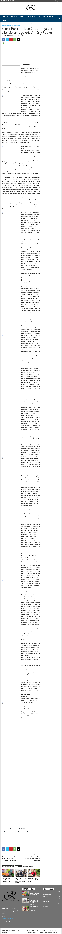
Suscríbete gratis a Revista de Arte (49, 930)
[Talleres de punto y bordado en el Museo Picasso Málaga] (8, 873)
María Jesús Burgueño (8, 35)
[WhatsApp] (14, 39)
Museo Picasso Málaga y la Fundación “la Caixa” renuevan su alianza (20, 880)
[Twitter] (7, 39)
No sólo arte (17, 25)
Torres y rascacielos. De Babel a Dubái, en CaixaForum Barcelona (9, 858)
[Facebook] (55, 1)
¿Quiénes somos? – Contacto (51, 932)
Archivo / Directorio (32, 932)
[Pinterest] (11, 39)
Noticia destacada (5, 876)
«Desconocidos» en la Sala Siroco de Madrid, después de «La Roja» (32, 858)
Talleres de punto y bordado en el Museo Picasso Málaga (7, 880)
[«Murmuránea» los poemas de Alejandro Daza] (34, 873)
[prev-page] (37, 866)
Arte (21, 16)
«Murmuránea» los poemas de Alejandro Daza (33, 880)
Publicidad (40, 932)
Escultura (11, 25)
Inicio (3, 23)
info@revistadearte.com (7, 918)
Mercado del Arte (46, 906)
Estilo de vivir (30, 16)
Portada (5, 16)
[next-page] (39, 866)
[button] (59, 18)
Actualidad (13, 16)
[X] (58, 1)
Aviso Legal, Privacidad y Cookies (33, 930)
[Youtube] (60, 1)
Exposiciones (42, 16)
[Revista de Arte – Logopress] (31, 8)
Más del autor (28, 866)
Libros (51, 16)
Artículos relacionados (11, 866)
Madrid (5, 20)
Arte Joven (45, 904)
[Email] (18, 39)
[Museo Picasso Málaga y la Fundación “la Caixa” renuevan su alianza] (21, 873)
